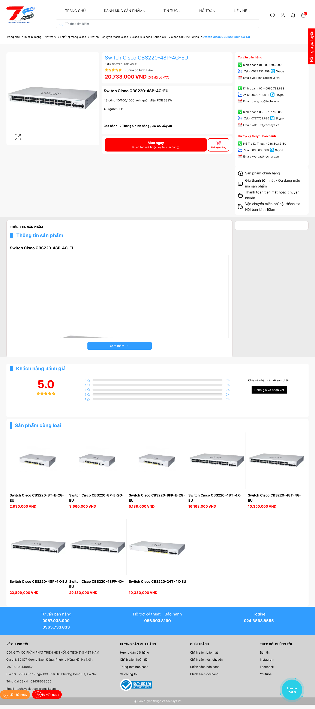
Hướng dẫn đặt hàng (134, 652)
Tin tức (171, 11)
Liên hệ (240, 11)
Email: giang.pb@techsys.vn (261, 101)
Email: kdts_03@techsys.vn (261, 125)
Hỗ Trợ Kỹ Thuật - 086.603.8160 (264, 143)
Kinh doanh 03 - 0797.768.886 (263, 112)
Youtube (266, 674)
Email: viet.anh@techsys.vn (261, 77)
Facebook (267, 667)
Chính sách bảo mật (204, 652)
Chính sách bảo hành (204, 667)
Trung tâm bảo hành (134, 667)
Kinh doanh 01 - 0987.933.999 (263, 65)
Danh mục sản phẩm (123, 11)
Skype (280, 71)
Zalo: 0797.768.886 (256, 118)
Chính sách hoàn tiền (134, 659)
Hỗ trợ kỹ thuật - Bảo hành (257, 136)
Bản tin (265, 652)
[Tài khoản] (283, 15)
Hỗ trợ (205, 11)
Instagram (267, 659)
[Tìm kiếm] (272, 15)
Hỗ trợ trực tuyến (311, 46)
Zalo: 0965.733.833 (256, 95)
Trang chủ (75, 11)
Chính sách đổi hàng (204, 674)
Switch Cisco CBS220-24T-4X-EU (157, 581)
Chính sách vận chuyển (206, 659)
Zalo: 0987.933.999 (256, 71)
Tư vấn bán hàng (250, 57)
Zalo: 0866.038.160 (256, 150)
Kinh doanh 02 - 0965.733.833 (263, 88)
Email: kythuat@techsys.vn (261, 156)
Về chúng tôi (128, 674)
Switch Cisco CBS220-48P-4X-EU (38, 581)
